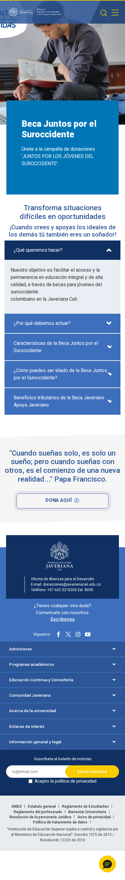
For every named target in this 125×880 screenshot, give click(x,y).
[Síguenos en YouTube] (87, 634)
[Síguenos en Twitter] (68, 634)
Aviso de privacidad (94, 817)
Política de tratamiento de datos (60, 822)
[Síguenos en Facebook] (58, 634)
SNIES (17, 806)
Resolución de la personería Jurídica (40, 817)
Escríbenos (63, 619)
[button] (107, 863)
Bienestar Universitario (87, 812)
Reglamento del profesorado (38, 812)
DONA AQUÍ (59, 500)
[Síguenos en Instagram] (78, 634)
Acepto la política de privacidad (65, 781)
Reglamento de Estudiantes (86, 806)
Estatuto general (42, 806)
